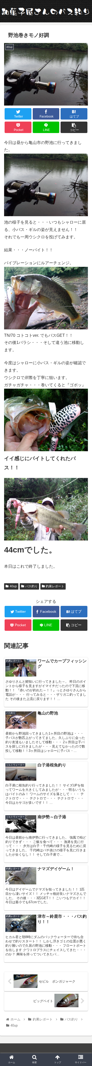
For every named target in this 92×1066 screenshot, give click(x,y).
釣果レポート (55, 586)
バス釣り (31, 586)
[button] (82, 663)
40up (13, 586)
